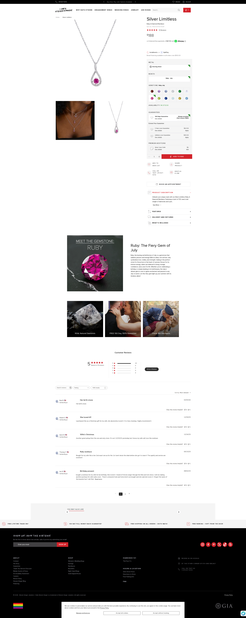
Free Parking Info (128, 576)
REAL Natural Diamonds (85, 333)
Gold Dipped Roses (74, 573)
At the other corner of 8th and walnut (199, 563)
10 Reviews (162, 30)
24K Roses (146, 10)
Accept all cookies (122, 613)
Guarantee (16, 566)
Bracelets (71, 568)
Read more (98, 479)
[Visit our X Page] (219, 544)
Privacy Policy (104, 608)
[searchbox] (62, 387)
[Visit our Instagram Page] (202, 544)
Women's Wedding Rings (76, 561)
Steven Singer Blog (19, 581)
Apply (187, 130)
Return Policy (17, 578)
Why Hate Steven (84, 10)
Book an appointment (170, 184)
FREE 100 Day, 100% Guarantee (123, 333)
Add (187, 149)
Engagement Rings (103, 10)
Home (57, 17)
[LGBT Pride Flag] (18, 606)
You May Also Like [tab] (75, 509)
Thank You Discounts (161, 333)
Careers (16, 576)
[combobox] (165, 10)
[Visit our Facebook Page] (207, 544)
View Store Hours (129, 571)
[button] (187, 10)
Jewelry (135, 10)
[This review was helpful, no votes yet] (185, 410)
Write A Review (152, 369)
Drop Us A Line (178, 172)
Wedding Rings (122, 10)
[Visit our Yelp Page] (230, 544)
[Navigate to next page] (130, 494)
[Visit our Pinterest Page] (213, 544)
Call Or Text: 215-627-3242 (158, 173)
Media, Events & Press (20, 571)
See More (156, 205)
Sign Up (62, 544)
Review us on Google (190, 558)
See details (158, 118)
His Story (16, 563)
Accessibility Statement (21, 573)
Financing (16, 583)
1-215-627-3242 (187, 570)
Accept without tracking (161, 613)
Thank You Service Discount (22, 568)
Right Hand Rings (73, 571)
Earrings (70, 563)
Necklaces (71, 566)
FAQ (125, 581)
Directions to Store (129, 574)
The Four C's (127, 561)
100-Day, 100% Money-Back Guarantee (119, 2)
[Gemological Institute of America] (224, 606)
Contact (16, 561)
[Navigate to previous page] (116, 494)
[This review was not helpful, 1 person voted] (188, 410)
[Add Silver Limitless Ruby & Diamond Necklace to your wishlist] (149, 164)
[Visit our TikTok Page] (224, 544)
